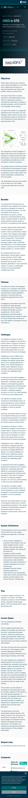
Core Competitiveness (8, 33)
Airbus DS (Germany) (14, 763)
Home (4, 16)
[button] (25, 773)
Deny (14, 792)
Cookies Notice (10, 795)
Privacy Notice (17, 795)
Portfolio (10, 16)
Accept (14, 787)
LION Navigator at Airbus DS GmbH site (14, 745)
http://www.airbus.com (19, 768)
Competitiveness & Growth (10, 31)
